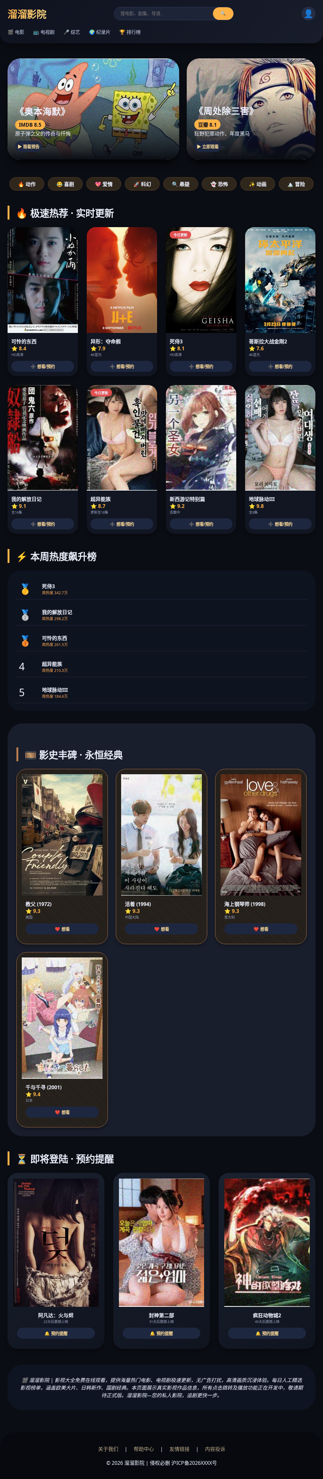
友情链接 (179, 1449)
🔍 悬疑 (181, 184)
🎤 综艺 (71, 32)
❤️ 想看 (62, 929)
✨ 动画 (258, 184)
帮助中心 (144, 1449)
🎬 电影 (16, 32)
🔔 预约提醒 (56, 1333)
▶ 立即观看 (208, 146)
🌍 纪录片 (99, 32)
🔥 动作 (27, 184)
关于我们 (108, 1449)
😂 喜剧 (65, 184)
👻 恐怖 (219, 184)
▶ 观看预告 (28, 146)
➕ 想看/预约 (43, 366)
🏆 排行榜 (130, 32)
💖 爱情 (104, 184)
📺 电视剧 (44, 32)
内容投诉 (215, 1449)
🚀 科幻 (142, 184)
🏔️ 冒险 (296, 184)
